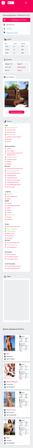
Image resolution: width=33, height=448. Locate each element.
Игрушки (9, 139)
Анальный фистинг (12, 245)
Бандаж (9, 217)
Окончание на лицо (12, 259)
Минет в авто (11, 233)
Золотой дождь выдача (14, 266)
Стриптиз (9, 194)
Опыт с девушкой (12, 229)
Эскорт (9, 148)
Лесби (8, 198)
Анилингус (10, 238)
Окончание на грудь (12, 256)
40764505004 (11, 443)
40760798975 (11, 387)
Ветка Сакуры (11, 187)
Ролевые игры (11, 214)
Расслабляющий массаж (14, 184)
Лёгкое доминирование (13, 205)
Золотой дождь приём (13, 268)
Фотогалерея (10, 77)
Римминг (9, 164)
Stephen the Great (12, 33)
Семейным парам (12, 157)
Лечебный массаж (12, 177)
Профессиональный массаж (15, 168)
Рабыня (9, 210)
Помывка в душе (11, 159)
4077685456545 (11, 415)
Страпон (9, 212)
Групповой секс (11, 134)
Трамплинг (10, 219)
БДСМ (8, 208)
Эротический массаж (13, 171)
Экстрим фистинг (12, 247)
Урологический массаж (13, 173)
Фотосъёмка (10, 151)
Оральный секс (11, 132)
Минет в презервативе (13, 226)
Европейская (21, 67)
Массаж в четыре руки (13, 180)
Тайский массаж (11, 175)
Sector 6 (9, 29)
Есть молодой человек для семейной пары (14, 153)
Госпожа (9, 203)
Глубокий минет (11, 231)
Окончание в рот (11, 254)
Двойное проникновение (14, 137)
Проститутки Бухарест (9, 15)
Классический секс (12, 127)
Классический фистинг (13, 242)
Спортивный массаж (13, 182)
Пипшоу (9, 161)
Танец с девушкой (12, 196)
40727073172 (10, 25)
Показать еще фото (16, 112)
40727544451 (11, 359)
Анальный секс (11, 130)
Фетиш (9, 141)
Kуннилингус (10, 235)
